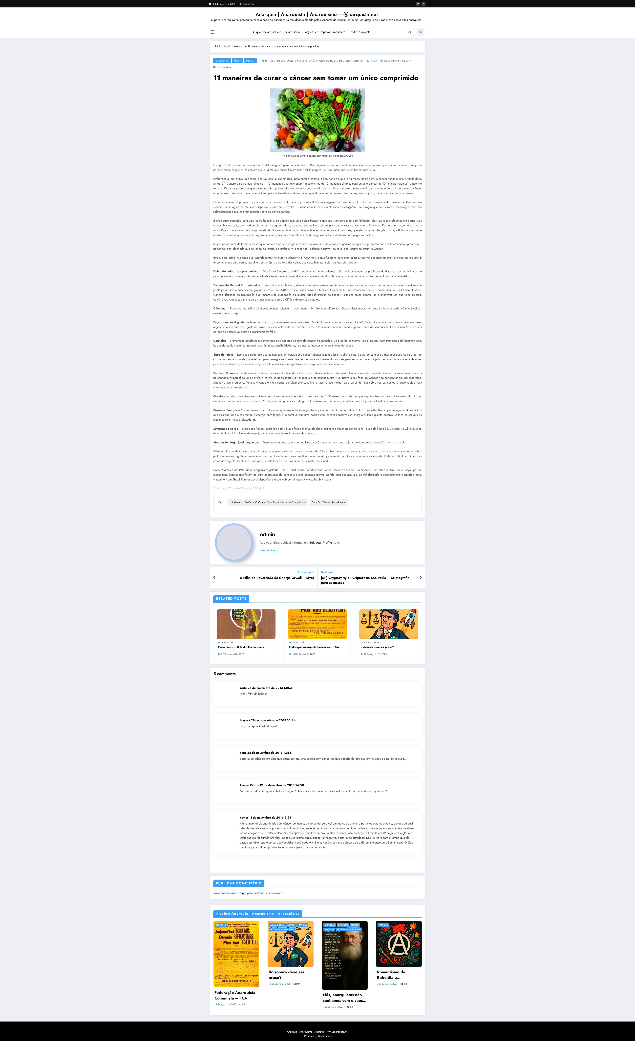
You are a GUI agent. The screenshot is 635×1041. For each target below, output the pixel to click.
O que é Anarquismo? (267, 32)
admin (374, 60)
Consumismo (222, 60)
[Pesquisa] (410, 32)
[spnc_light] (421, 32)
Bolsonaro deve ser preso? (377, 647)
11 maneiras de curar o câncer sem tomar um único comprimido (298, 60)
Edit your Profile (320, 542)
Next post (327, 572)
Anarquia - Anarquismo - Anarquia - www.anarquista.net (317, 1032)
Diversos (343, 924)
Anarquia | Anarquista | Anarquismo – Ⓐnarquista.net (316, 14)
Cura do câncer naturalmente (348, 60)
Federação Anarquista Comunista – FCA (314, 647)
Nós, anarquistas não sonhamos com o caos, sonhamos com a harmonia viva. (343, 997)
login (243, 893)
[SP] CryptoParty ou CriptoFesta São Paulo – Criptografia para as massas (365, 580)
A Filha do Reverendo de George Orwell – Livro (277, 578)
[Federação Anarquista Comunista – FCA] (317, 624)
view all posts (269, 550)
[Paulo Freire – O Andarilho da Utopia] (246, 624)
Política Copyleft (359, 32)
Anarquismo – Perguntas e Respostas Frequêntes (315, 32)
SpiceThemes (325, 1036)
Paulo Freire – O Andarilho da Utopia (241, 647)
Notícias (250, 60)
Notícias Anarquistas (282, 929)
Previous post (306, 572)
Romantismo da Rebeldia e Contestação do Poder (397, 974)
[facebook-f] (418, 4)
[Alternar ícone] (212, 32)
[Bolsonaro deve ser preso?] (388, 624)
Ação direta (277, 924)
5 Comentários (224, 67)
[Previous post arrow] (214, 577)
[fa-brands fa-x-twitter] (423, 4)
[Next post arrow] (421, 577)
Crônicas (330, 924)
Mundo (237, 60)
